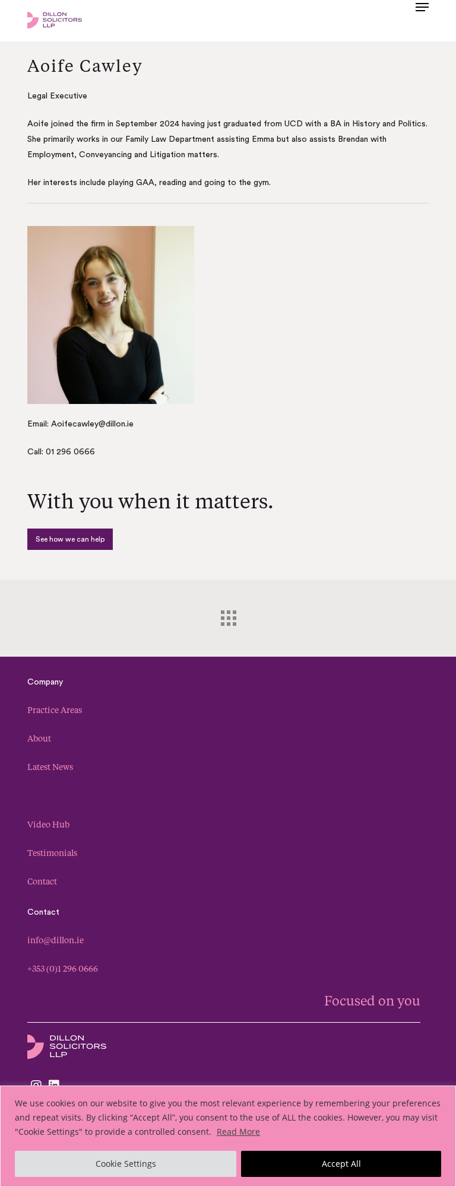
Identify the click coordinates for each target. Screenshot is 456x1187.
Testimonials (52, 852)
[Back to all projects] (228, 615)
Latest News (50, 766)
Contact (42, 881)
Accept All (341, 1163)
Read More (238, 1131)
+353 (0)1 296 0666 (62, 968)
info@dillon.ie (55, 940)
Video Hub (48, 824)
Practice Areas (54, 709)
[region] (228, 1136)
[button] (422, 19)
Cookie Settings (126, 1163)
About (39, 738)
